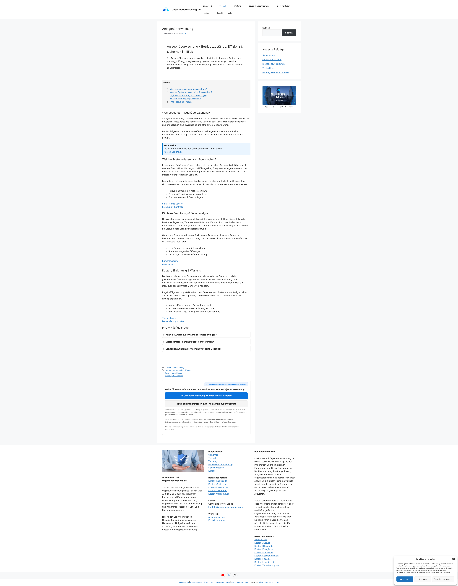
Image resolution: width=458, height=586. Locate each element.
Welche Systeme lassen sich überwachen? (191, 92)
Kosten (206, 13)
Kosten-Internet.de (218, 487)
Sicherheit (207, 6)
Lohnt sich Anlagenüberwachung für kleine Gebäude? (193, 349)
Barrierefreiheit (243, 582)
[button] (453, 559)
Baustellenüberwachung (259, 6)
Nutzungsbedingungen (220, 582)
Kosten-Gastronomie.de (266, 555)
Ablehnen (423, 579)
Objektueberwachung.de (186, 9)
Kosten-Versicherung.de (266, 565)
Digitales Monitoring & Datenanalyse (188, 95)
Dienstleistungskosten (173, 321)
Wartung (237, 6)
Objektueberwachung (174, 367)
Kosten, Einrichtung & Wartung (185, 98)
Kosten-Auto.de (262, 543)
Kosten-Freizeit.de (263, 552)
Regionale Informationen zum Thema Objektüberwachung (206, 404)
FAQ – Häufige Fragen (181, 102)
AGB (233, 582)
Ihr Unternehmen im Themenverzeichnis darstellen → (226, 384)
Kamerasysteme (170, 261)
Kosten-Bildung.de (263, 546)
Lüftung (187, 370)
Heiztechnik (177, 370)
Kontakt (220, 13)
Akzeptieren (405, 579)
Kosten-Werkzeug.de (218, 494)
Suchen (266, 28)
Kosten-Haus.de (262, 559)
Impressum (184, 582)
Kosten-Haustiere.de (264, 562)
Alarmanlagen (169, 264)
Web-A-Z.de (260, 539)
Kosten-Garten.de (217, 484)
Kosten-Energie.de (263, 549)
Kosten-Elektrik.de (173, 152)
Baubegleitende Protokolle (275, 72)
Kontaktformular (216, 520)
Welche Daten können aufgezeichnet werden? (190, 342)
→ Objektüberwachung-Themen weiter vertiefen (206, 395)
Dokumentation (283, 6)
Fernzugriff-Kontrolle (172, 207)
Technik (222, 6)
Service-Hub (268, 55)
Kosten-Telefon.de (217, 490)
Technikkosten (169, 318)
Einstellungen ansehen (443, 579)
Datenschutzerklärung (199, 582)
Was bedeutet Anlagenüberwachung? (188, 89)
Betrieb (168, 370)
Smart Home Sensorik (173, 203)
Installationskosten (271, 59)
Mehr (230, 13)
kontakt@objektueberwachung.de (225, 507)
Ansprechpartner (217, 517)
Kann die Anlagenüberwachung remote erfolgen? (191, 334)
